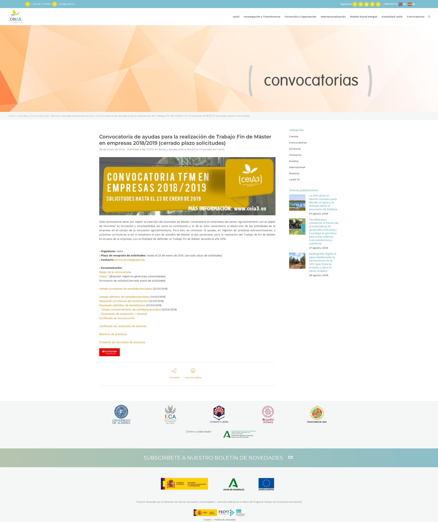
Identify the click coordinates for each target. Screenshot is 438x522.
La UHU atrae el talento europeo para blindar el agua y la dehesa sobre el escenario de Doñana (323, 202)
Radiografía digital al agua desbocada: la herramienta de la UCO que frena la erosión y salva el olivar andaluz (322, 262)
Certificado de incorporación (117, 318)
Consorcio (295, 155)
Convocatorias (298, 142)
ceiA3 (220, 149)
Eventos (294, 161)
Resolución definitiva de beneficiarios (122, 305)
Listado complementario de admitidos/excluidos (131, 309)
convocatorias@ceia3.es (130, 259)
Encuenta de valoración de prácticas (122, 342)
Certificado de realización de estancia (122, 326)
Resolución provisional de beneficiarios (123, 301)
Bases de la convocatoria (115, 272)
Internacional (297, 167)
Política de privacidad (224, 519)
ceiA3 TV (294, 179)
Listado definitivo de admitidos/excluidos (124, 296)
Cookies (208, 519)
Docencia (295, 148)
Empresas (205, 149)
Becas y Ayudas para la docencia (178, 149)
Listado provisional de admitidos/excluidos (125, 288)
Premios (294, 173)
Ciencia (293, 136)
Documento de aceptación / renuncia (124, 313)
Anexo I (104, 276)
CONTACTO (390, 4)
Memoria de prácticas (113, 334)
